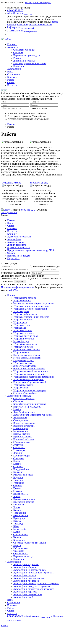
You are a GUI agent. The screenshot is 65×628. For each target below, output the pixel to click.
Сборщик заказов (22, 442)
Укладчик (18, 480)
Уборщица (18, 483)
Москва (28, 2)
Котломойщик (20, 428)
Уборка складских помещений (29, 374)
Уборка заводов (21, 352)
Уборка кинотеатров (23, 338)
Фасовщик (18, 551)
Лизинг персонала (16, 244)
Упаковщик (19, 450)
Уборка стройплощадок (25, 314)
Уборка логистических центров (29, 390)
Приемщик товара (22, 436)
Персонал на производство (27, 55)
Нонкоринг (19, 66)
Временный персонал (18, 247)
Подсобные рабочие (23, 502)
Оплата (11, 253)
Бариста (17, 510)
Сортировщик (20, 534)
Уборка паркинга (22, 300)
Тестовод (18, 523)
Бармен (17, 537)
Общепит (18, 52)
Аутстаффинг (14, 69)
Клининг (12, 44)
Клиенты (12, 77)
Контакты (12, 85)
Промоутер (19, 518)
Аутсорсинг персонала (19, 236)
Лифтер (17, 496)
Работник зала (20, 548)
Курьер (17, 532)
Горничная (18, 504)
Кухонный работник (23, 439)
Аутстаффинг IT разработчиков (29, 570)
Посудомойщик (21, 469)
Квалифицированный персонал (29, 63)
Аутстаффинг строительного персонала (33, 589)
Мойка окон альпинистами (27, 357)
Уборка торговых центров (26, 349)
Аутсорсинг (13, 47)
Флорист (17, 485)
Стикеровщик (20, 553)
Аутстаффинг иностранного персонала (33, 572)
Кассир (17, 463)
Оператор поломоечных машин (29, 542)
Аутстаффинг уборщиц (25, 567)
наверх (4, 625)
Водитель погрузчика (24, 423)
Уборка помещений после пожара (30, 371)
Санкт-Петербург (42, 2)
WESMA (13, 290)
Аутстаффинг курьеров (25, 591)
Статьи (11, 82)
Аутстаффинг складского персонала (31, 586)
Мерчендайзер (20, 529)
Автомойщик (20, 417)
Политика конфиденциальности (17, 287)
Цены (10, 71)
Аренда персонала (16, 242)
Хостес (16, 507)
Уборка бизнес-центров (25, 344)
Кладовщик (19, 540)
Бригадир (18, 472)
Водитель (18, 477)
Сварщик (18, 466)
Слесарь (17, 491)
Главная (11, 124)
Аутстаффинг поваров (24, 575)
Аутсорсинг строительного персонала (32, 415)
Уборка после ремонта (24, 298)
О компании (13, 74)
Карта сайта (13, 258)
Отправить (20, 282)
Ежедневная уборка (23, 360)
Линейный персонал (24, 60)
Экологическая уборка (24, 366)
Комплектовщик (21, 455)
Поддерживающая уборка (26, 355)
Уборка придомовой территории (30, 308)
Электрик (18, 444)
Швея (16, 526)
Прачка (17, 545)
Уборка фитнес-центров (25, 336)
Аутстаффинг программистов (28, 578)
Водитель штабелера (23, 425)
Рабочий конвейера (23, 474)
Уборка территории (23, 347)
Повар (16, 461)
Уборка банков (20, 387)
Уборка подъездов (22, 363)
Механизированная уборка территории (33, 303)
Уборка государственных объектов (31, 317)
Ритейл (17, 58)
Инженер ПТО (21, 493)
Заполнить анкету (39, 182)
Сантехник (19, 447)
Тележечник (19, 512)
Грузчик (17, 488)
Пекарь (17, 521)
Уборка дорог (20, 322)
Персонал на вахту (23, 556)
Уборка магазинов (22, 330)
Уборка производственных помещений (33, 376)
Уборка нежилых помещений (28, 379)
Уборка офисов (21, 311)
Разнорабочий (20, 515)
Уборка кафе (19, 327)
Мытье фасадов (21, 341)
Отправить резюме (11, 182)
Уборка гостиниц (22, 325)
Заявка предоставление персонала (34, 24)
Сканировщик (20, 420)
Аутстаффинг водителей (26, 564)
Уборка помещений (23, 385)
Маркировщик (20, 431)
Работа (10, 79)
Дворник (18, 453)
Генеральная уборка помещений (29, 382)
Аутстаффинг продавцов (26, 580)
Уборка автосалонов (23, 333)
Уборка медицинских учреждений (31, 306)
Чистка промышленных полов (29, 368)
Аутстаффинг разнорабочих (27, 594)
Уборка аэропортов (23, 319)
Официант (18, 458)
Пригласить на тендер (18, 255)
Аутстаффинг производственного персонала (36, 583)
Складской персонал (23, 50)
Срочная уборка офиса (25, 393)
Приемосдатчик (21, 434)
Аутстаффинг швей (23, 597)
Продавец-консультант (25, 499)
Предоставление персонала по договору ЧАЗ (30, 250)
